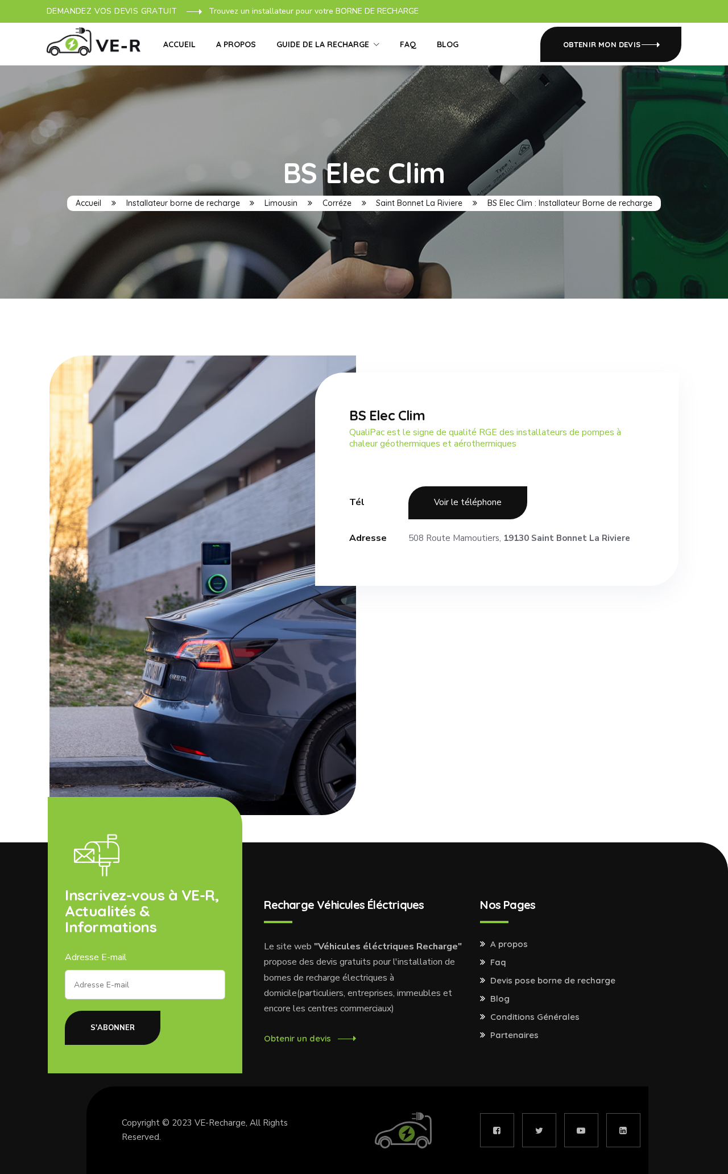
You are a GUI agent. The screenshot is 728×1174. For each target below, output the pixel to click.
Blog (447, 44)
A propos (236, 44)
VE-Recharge (220, 1122)
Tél (357, 502)
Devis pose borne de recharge (552, 980)
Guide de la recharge (322, 44)
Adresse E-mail (96, 957)
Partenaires (514, 1035)
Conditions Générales (535, 1017)
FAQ (408, 44)
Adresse (368, 538)
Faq (498, 962)
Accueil (179, 44)
